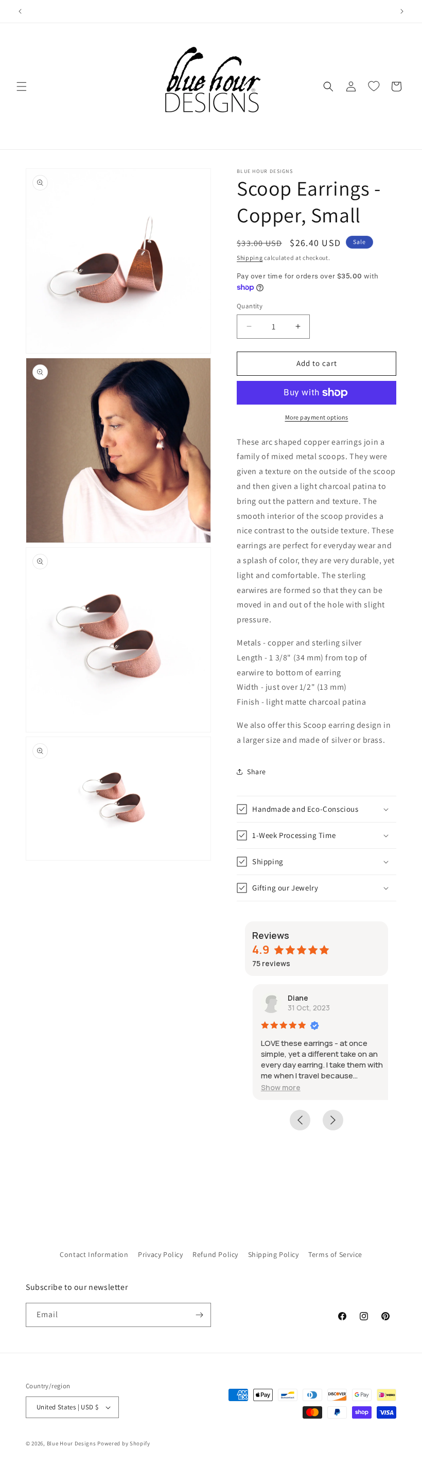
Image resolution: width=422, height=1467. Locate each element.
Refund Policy (215, 1254)
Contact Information (94, 1254)
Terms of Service (335, 1254)
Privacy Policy (160, 1254)
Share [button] (256, 771)
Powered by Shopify (123, 1443)
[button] (21, 86)
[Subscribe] (199, 1315)
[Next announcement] (402, 11)
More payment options (316, 417)
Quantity (249, 306)
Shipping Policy (273, 1254)
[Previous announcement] (20, 11)
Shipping (250, 257)
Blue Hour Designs (71, 1443)
